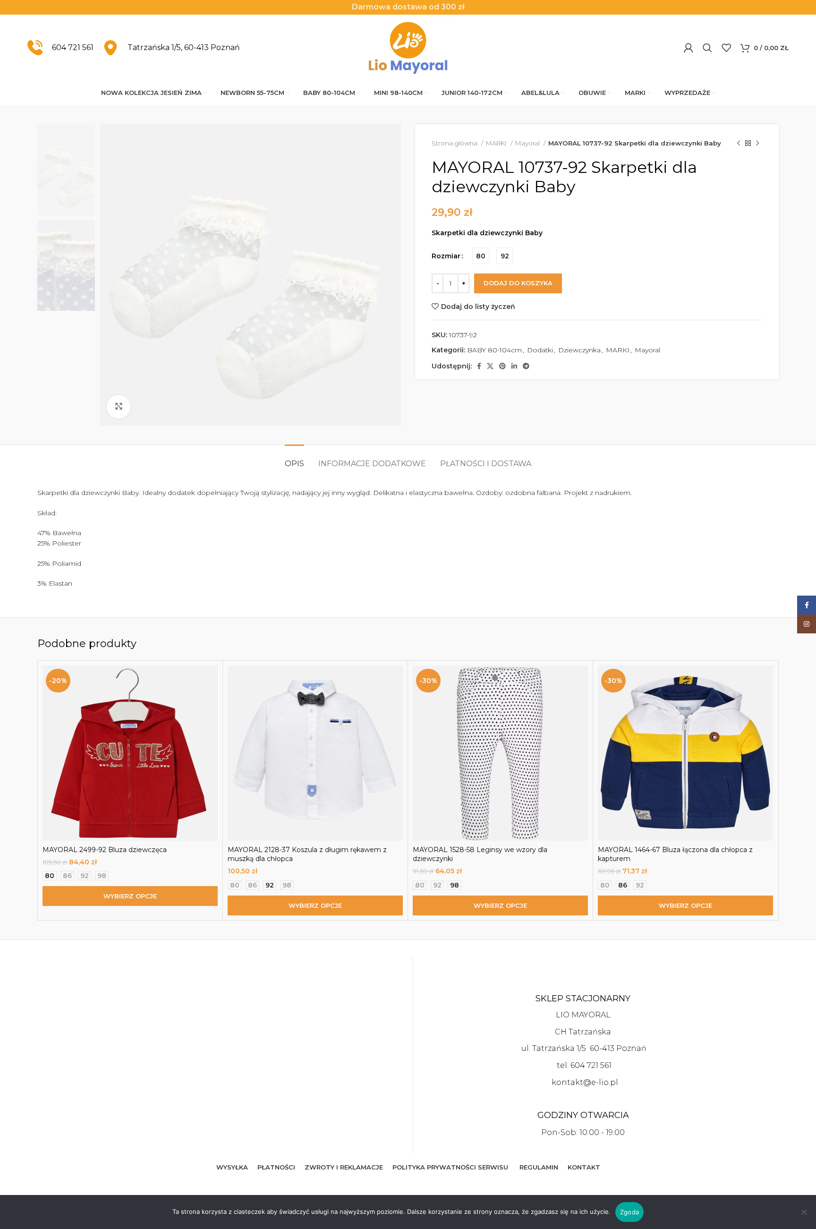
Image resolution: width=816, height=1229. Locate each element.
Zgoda (629, 1212)
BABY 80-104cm (494, 350)
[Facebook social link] (479, 366)
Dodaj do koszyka (518, 283)
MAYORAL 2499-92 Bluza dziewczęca (104, 849)
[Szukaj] (707, 47)
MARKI (497, 143)
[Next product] (757, 143)
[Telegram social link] (526, 366)
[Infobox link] (60, 47)
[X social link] (490, 366)
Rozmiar (446, 256)
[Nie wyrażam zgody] (804, 1217)
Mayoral (528, 143)
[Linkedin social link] (514, 366)
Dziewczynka (579, 350)
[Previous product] (738, 143)
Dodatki (540, 350)
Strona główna (455, 143)
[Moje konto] (688, 47)
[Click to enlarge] (118, 406)
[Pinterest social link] (502, 366)
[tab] (294, 458)
